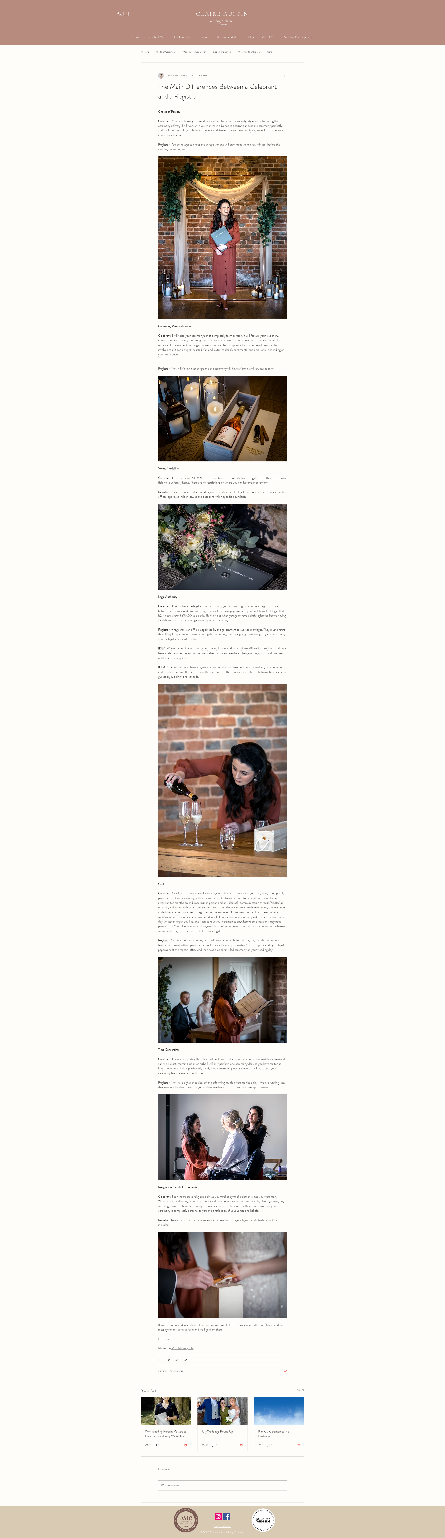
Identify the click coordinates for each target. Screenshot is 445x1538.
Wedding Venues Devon (194, 51)
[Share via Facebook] (159, 1360)
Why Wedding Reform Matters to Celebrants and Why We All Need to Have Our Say (166, 1433)
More (269, 51)
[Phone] (119, 13)
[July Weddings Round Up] (222, 1411)
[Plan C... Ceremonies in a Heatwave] (279, 1411)
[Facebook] (226, 1516)
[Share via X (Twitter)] (168, 1360)
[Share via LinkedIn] (177, 1360)
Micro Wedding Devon (249, 51)
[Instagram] (218, 1516)
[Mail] (126, 13)
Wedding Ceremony (166, 51)
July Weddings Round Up (217, 1431)
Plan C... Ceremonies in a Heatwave (273, 1433)
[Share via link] (185, 1360)
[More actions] (285, 76)
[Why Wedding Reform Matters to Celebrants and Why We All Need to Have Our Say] (166, 1411)
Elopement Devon (222, 51)
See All (300, 1390)
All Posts (145, 51)
